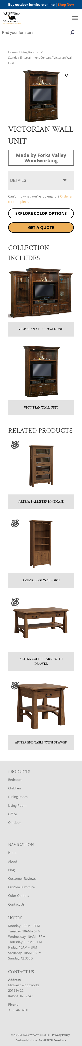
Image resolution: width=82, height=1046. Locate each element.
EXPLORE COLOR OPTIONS (41, 213)
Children (14, 788)
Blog (11, 870)
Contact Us (16, 904)
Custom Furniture (21, 887)
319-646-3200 (18, 1010)
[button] (67, 75)
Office (12, 814)
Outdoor (14, 822)
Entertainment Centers (35, 57)
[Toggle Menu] (75, 18)
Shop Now (66, 4)
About (12, 861)
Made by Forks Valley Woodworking (41, 158)
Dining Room (18, 797)
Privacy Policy (61, 1035)
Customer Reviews (22, 878)
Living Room (27, 52)
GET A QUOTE (41, 227)
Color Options (18, 895)
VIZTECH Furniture (54, 1040)
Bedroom (15, 779)
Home (12, 52)
